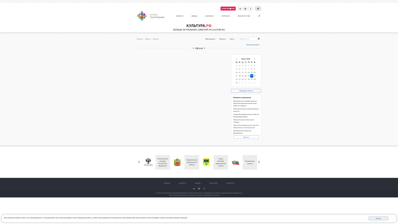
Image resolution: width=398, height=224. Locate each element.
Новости (179, 16)
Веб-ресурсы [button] (210, 39)
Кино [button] (232, 39)
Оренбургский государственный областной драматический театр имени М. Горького (245, 103)
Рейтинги (226, 16)
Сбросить (246, 137)
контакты (209, 16)
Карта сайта (224, 195)
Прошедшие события (246, 91)
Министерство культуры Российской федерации (157, 162)
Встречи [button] (222, 39)
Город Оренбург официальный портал (216, 162)
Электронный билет (253, 45)
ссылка (216, 193)
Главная (139, 39)
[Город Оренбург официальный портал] (201, 162)
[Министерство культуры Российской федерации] (143, 162)
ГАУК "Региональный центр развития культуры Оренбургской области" (194, 195)
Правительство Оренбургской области (186, 162)
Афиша (194, 16)
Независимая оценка (244, 162)
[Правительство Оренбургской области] (172, 162)
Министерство (244, 16)
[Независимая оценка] (230, 162)
